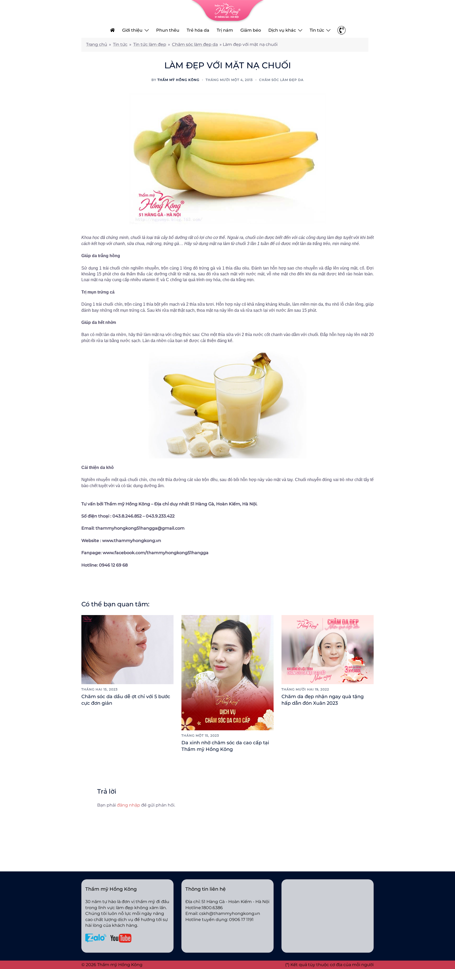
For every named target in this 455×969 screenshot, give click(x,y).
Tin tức (317, 30)
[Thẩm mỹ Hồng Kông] (227, 11)
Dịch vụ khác (282, 30)
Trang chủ (96, 44)
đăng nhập (128, 805)
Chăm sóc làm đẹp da (195, 44)
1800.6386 (212, 907)
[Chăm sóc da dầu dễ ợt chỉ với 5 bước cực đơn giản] (127, 649)
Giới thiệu (132, 30)
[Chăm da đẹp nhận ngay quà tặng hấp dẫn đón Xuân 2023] (327, 649)
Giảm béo (250, 30)
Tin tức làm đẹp (149, 44)
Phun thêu (167, 30)
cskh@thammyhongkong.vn (229, 913)
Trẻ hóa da (198, 30)
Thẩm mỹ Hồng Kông (178, 80)
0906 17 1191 (241, 919)
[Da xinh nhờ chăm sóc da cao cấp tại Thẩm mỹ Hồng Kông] (227, 672)
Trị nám (225, 30)
